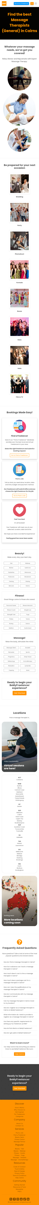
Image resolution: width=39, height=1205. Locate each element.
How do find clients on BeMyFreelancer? (18, 1028)
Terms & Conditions (19, 1175)
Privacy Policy (19, 1173)
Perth (19, 866)
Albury (20, 788)
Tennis (28, 619)
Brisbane (19, 813)
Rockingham (19, 870)
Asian (27, 670)
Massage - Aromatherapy (19, 1160)
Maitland (19, 792)
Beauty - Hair (19, 1149)
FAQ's (19, 1191)
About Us (19, 1123)
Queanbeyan (19, 796)
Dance (28, 623)
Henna (28, 586)
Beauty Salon (19, 1137)
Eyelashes (11, 572)
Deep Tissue (27, 657)
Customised (27, 628)
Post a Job (19, 1133)
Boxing (11, 623)
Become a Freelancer (21, 3)
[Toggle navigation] (35, 3)
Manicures (28, 572)
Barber (11, 568)
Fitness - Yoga (19, 1155)
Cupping (11, 670)
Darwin (19, 806)
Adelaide (19, 837)
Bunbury (19, 868)
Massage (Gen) (11, 648)
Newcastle (19, 794)
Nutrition (11, 628)
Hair (11, 563)
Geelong (19, 858)
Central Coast (19, 790)
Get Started (19, 693)
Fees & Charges (19, 1171)
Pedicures (11, 577)
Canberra (19, 780)
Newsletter (19, 1189)
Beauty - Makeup (19, 1151)
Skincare (11, 586)
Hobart (19, 843)
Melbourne (19, 852)
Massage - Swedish (19, 1157)
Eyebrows (28, 568)
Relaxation (11, 666)
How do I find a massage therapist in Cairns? (19, 962)
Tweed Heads (19, 798)
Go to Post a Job (19, 496)
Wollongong (20, 800)
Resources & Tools (19, 1187)
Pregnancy (11, 657)
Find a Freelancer (19, 1135)
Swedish (27, 648)
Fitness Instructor (28, 605)
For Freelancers (19, 1114)
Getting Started (19, 1185)
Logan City (19, 819)
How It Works (19, 1107)
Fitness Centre (19, 1139)
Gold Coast (19, 817)
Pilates (11, 619)
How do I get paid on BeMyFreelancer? (17, 1033)
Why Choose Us (19, 1110)
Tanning (11, 581)
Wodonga (19, 860)
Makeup (27, 563)
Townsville (19, 831)
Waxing (28, 581)
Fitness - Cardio (19, 1153)
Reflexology (11, 661)
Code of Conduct (19, 1167)
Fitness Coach (11, 610)
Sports (28, 652)
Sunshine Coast (19, 827)
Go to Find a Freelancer (19, 455)
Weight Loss (27, 610)
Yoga (27, 614)
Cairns (19, 815)
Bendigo (19, 856)
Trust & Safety (19, 1169)
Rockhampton (19, 823)
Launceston (19, 845)
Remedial (11, 652)
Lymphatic (28, 666)
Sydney (19, 786)
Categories (19, 1116)
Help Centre (19, 1054)
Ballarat (19, 854)
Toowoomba (19, 829)
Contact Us (19, 1126)
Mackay (19, 821)
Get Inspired (19, 1112)
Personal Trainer (11, 605)
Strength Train (11, 614)
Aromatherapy (27, 661)
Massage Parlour (19, 1141)
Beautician (28, 577)
